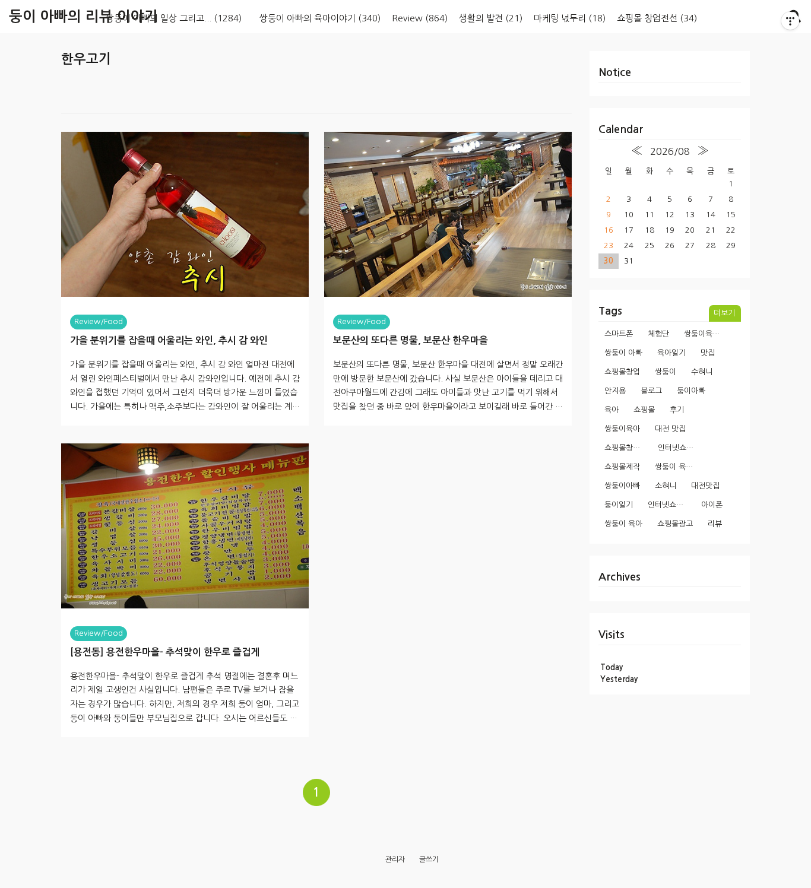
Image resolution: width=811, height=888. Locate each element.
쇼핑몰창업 (622, 372)
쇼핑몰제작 (622, 467)
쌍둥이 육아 (623, 524)
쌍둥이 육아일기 (677, 467)
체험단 (658, 334)
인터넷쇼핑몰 (669, 505)
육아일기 (671, 353)
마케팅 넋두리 (570, 18)
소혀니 (665, 486)
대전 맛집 (670, 429)
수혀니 (701, 372)
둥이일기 (618, 505)
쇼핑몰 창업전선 (657, 18)
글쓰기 (429, 859)
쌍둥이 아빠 (623, 353)
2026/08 (670, 151)
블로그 (651, 391)
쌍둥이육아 (622, 429)
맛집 (708, 353)
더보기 (724, 313)
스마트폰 (618, 334)
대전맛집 (705, 486)
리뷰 (715, 524)
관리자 (395, 859)
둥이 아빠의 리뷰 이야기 (83, 16)
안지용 (615, 391)
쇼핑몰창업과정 (626, 448)
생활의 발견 (490, 18)
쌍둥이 (665, 372)
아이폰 (712, 505)
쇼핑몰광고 (675, 524)
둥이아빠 (691, 391)
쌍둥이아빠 (622, 486)
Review (420, 18)
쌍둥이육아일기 (706, 334)
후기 (677, 410)
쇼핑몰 (644, 410)
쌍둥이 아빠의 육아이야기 (320, 18)
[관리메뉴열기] (790, 21)
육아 (611, 410)
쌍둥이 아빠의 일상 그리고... (174, 18)
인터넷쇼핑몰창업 (680, 448)
